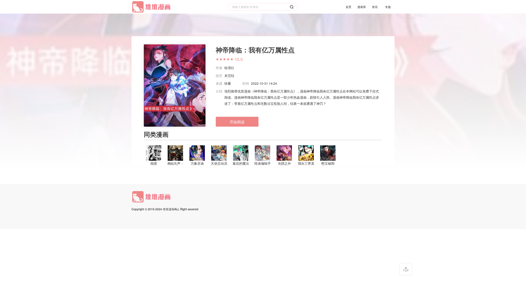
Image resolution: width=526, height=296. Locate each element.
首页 (348, 7)
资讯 (375, 7)
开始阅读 (237, 121)
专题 (388, 7)
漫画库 (361, 7)
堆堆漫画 (168, 209)
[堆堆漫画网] (152, 7)
